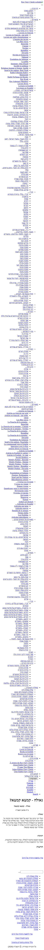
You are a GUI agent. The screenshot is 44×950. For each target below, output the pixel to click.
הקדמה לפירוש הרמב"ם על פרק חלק (14, 316)
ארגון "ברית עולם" (31, 776)
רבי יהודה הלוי (28, 309)
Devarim (25, 53)
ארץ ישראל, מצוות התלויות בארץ (16, 112)
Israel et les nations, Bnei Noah (16, 70)
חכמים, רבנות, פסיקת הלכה (23, 703)
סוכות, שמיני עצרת (21, 179)
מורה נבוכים (23, 327)
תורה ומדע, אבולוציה (20, 97)
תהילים (25, 225)
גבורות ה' (25, 334)
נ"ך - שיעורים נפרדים (20, 230)
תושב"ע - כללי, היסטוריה (19, 296)
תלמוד (26, 643)
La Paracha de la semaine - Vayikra (14, 429)
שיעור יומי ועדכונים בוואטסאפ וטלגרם (19, 28)
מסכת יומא (24, 254)
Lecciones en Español (24, 88)
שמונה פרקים (23, 314)
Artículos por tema (21, 506)
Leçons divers (23, 84)
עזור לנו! (30, 13)
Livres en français (26, 749)
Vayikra (25, 48)
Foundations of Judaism (19, 473)
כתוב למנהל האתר (26, 15)
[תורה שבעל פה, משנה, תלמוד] (10, 639)
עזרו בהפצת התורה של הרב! (32, 857)
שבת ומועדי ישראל (26, 134)
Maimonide (24, 75)
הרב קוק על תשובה (21, 393)
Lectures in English (25, 86)
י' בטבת (25, 183)
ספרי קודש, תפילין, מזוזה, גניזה (22, 732)
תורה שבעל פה (22, 648)
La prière (24, 61)
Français (30, 783)
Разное (25, 499)
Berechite (24, 44)
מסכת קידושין (23, 276)
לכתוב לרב (34, 774)
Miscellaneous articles (19, 480)
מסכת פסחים (23, 249)
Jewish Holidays (22, 457)
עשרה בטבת (23, 592)
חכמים (25, 645)
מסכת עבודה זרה (22, 285)
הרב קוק (30, 367)
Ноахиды (24, 497)
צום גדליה (24, 174)
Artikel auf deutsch (26, 502)
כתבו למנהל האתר (22, 938)
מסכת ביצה (24, 258)
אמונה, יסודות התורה (20, 92)
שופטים (25, 210)
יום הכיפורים (23, 176)
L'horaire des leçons (20, 39)
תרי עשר (25, 223)
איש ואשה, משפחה (21, 544)
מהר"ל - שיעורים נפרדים (19, 347)
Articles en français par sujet (17, 413)
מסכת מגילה (23, 263)
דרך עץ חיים (23, 358)
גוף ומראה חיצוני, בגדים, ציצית (22, 725)
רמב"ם (30, 311)
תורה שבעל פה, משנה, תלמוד (22, 639)
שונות (26, 550)
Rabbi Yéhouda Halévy (19, 73)
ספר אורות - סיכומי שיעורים (18, 665)
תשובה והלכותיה (22, 99)
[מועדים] (27, 553)
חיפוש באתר (28, 11)
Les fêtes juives (22, 42)
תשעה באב (24, 575)
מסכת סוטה (24, 272)
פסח (26, 143)
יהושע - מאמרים (22, 619)
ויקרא (26, 201)
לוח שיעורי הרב (27, 26)
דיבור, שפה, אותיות (21, 101)
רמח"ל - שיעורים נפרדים (19, 360)
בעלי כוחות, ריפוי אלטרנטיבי (22, 736)
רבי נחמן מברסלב (27, 362)
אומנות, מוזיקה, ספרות (25, 741)
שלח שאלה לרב (27, 690)
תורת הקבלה (23, 650)
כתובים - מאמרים (21, 637)
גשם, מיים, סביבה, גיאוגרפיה (17, 126)
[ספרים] (32, 745)
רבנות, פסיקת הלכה (21, 300)
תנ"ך (31, 192)
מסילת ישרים (23, 351)
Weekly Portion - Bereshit (18, 460)
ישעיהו (25, 216)
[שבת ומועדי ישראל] (18, 135)
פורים (26, 599)
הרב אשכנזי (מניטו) (26, 402)
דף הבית (35, 8)
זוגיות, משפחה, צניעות (20, 117)
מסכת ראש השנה (21, 252)
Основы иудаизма (20, 493)
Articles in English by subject (17, 453)
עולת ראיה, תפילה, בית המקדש (16, 380)
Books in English (26, 752)
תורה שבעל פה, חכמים (24, 294)
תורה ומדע (24, 524)
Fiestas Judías (23, 513)
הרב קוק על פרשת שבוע (19, 389)
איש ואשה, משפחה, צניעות (23, 723)
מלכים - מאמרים (22, 626)
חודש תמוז (24, 159)
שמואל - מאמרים (22, 623)
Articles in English (26, 451)
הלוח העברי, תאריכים (25, 738)
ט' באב (25, 163)
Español (30, 790)
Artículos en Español (25, 504)
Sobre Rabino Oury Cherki (22, 769)
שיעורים (35, 19)
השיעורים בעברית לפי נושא (23, 22)
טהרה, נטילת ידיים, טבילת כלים (21, 730)
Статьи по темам (21, 484)
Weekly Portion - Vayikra (18, 464)
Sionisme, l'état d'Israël (19, 64)
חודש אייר (24, 148)
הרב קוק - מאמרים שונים (19, 685)
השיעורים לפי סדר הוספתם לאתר (20, 24)
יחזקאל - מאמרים (21, 632)
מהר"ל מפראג (28, 331)
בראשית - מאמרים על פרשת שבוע (15, 608)
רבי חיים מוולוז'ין (27, 365)
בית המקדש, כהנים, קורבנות (17, 115)
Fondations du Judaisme (19, 440)
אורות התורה (23, 373)
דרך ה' (25, 353)
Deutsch (30, 792)
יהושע (26, 207)
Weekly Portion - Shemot (18, 462)
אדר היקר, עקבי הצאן (20, 378)
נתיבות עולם (23, 345)
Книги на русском (25, 754)
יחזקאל (25, 221)
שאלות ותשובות (32, 688)
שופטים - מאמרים (21, 621)
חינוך (26, 119)
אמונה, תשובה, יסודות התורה (22, 696)
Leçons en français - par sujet (17, 35)
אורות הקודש (23, 371)
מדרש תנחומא (23, 243)
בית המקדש (24, 533)
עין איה (25, 376)
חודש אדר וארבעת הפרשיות (17, 188)
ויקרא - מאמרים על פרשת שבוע (16, 612)
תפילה (31, 652)
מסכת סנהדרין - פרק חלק (19, 283)
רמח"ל (30, 349)
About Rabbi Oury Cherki (23, 765)
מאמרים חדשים (27, 409)
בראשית (25, 196)
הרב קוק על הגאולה (21, 396)
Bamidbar (24, 50)
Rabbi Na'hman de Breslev (18, 77)
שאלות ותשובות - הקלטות (18, 130)
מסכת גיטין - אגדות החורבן (18, 274)
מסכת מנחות (23, 289)
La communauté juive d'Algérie (16, 444)
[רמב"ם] (27, 312)
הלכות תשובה (23, 323)
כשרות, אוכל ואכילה (25, 727)
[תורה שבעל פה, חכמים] (15, 294)
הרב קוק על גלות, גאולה (19, 681)
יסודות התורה (23, 522)
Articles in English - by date (17, 455)
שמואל (25, 212)
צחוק (26, 546)
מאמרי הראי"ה (22, 384)
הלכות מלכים (23, 325)
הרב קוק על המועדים (20, 674)
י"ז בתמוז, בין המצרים (20, 161)
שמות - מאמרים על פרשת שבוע (16, 610)
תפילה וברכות (28, 305)
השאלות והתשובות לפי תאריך (22, 694)
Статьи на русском (25, 482)
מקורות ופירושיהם (26, 699)
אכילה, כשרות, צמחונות (19, 121)
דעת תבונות (24, 356)
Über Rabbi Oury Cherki (23, 772)
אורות (26, 369)
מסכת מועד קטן (22, 265)
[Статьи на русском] (17, 482)
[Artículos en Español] (16, 504)
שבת (26, 137)
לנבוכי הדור (24, 387)
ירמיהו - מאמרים (22, 630)
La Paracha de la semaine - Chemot (14, 426)
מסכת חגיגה (24, 267)
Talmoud (25, 57)
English (30, 785)
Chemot (25, 46)
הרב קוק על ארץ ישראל (19, 398)
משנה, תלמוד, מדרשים (24, 232)
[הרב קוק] (26, 367)
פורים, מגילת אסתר (21, 190)
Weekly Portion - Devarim (18, 469)
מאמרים (35, 404)
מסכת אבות (24, 287)
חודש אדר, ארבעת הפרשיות (17, 597)
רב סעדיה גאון (28, 307)
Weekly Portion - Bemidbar (17, 466)
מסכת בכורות (23, 292)
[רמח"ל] (27, 349)
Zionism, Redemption (20, 475)
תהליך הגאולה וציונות (20, 106)
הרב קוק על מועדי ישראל (19, 391)
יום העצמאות (23, 150)
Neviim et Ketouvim (20, 55)
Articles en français (25, 411)
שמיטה (25, 535)
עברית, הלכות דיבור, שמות (23, 701)
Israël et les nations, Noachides (16, 442)
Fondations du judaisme (19, 59)
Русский (29, 787)
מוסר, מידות (23, 95)
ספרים (35, 745)
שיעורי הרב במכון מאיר (24, 30)
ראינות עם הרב (22, 548)
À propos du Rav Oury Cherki (21, 763)
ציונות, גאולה (28, 710)
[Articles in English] (18, 451)
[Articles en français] (17, 411)
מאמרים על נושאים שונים (23, 519)
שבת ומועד (29, 707)
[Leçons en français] (18, 33)
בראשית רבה (23, 238)
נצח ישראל (24, 338)
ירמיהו (26, 219)
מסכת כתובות (23, 269)
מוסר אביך (24, 382)
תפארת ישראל (22, 336)
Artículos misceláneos (19, 517)
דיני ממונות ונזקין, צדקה (24, 734)
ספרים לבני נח (28, 756)
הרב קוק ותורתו (27, 663)
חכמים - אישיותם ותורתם (18, 303)
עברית (30, 781)
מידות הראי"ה (23, 670)
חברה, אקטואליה (22, 103)
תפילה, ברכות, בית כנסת (24, 705)
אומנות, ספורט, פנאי (20, 128)
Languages (33, 778)
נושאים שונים (23, 132)
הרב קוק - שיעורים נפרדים (18, 400)
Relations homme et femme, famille (14, 68)
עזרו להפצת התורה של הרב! (22, 934)
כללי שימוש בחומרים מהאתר (22, 17)
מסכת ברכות (23, 245)
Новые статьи (22, 486)
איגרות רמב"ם (23, 318)
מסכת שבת (24, 247)
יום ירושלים (24, 154)
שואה (26, 110)
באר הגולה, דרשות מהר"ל (18, 340)
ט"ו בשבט (24, 185)
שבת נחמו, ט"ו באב (21, 165)
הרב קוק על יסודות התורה (18, 676)
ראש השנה (24, 172)
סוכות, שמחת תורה (21, 588)
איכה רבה (24, 241)
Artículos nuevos (21, 508)
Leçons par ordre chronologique (16, 37)
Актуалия (24, 495)
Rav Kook (24, 79)
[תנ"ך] (29, 192)
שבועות (25, 157)
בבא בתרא (24, 280)
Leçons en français (26, 33)
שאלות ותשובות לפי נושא (23, 692)
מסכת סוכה (24, 256)
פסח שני (25, 152)
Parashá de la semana (20, 511)
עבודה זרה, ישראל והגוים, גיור (22, 718)
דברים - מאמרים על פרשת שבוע (16, 617)
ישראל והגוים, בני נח (20, 108)
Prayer (25, 471)
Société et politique (21, 66)
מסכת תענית (23, 261)
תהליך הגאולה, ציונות (20, 530)
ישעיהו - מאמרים (22, 628)
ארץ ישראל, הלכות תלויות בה (22, 712)
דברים (26, 205)
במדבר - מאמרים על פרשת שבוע (16, 615)
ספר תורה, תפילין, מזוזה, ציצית (17, 123)
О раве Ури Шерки (25, 767)
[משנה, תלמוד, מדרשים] (15, 232)
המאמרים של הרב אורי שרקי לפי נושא (19, 407)
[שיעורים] (31, 20)
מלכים (26, 214)
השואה (25, 539)
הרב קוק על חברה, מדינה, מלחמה (16, 683)
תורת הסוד (24, 298)
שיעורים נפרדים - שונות (24, 90)
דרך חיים (25, 342)
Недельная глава (21, 491)
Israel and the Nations (20, 477)
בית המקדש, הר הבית (25, 714)
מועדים (30, 553)
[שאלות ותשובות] (25, 688)
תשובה (25, 526)
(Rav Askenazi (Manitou (18, 81)
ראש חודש (24, 555)
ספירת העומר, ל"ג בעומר (19, 146)
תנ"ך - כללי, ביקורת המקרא (18, 194)
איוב (26, 227)
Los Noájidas (23, 515)
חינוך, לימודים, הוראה (25, 721)
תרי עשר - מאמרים (21, 634)
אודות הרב (34, 758)
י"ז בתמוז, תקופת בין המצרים (17, 572)
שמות (26, 199)
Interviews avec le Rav (19, 446)
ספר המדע (24, 320)
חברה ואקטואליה (22, 528)
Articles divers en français (18, 449)
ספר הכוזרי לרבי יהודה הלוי (23, 654)
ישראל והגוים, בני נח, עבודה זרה (16, 537)
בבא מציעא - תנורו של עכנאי (17, 278)
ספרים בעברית (27, 747)
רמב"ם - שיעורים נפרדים (19, 329)
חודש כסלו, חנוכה (21, 181)
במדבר (25, 203)
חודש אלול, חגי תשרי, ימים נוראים (15, 579)
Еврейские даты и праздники (16, 488)
